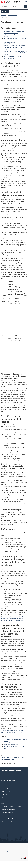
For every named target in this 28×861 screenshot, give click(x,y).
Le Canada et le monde (6, 822)
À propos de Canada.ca (6, 852)
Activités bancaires (17, 18)
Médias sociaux (5, 845)
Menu (5, 11)
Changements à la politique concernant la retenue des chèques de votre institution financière (15, 52)
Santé (2, 800)
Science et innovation (6, 828)
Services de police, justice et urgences (10, 815)
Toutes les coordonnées (7, 774)
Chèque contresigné (9, 42)
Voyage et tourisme (6, 791)
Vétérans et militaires (6, 834)
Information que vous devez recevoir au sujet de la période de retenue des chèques (14, 47)
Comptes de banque (9, 743)
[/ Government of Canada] (10, 2)
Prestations (4, 797)
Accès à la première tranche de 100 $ (14, 31)
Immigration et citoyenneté (7, 788)
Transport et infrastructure (7, 818)
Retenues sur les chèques (11, 33)
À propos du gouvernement (8, 780)
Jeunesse (3, 837)
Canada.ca (3, 15)
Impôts (2, 803)
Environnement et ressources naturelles (11, 806)
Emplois (3, 785)
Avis (2, 855)
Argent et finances (12, 15)
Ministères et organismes (7, 777)
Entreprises (4, 794)
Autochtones (4, 831)
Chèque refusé (8, 44)
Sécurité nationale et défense (8, 809)
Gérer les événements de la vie (8, 840)
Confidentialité (4, 858)
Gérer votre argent (6, 18)
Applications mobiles (6, 848)
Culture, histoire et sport (7, 812)
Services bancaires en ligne (11, 744)
